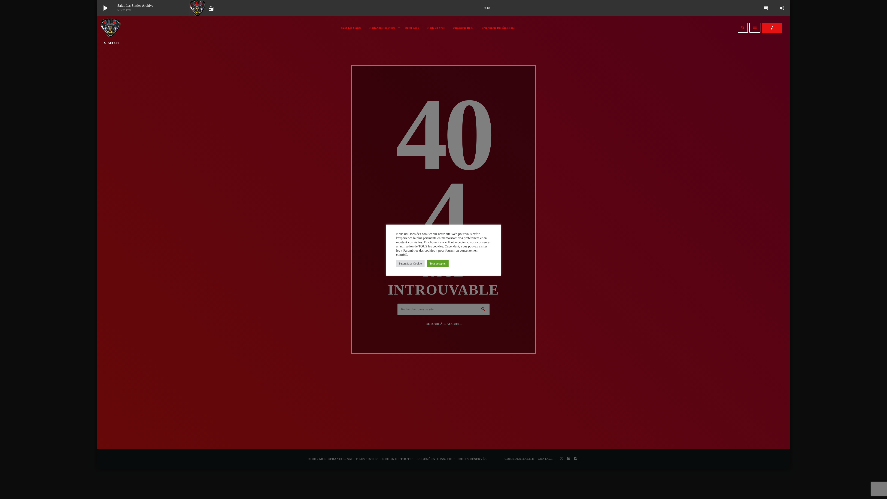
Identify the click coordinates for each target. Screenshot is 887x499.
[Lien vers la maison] (110, 27)
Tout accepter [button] (438, 263)
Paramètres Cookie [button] (410, 263)
